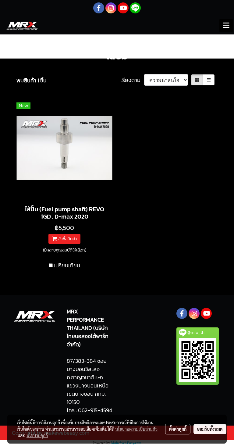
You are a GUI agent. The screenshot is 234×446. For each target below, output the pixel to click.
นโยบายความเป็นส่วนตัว (136, 429)
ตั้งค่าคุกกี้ (177, 429)
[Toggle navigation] (226, 25)
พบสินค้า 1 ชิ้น (31, 80)
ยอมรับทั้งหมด (210, 429)
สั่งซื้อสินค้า (67, 239)
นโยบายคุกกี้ (37, 435)
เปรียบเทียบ (67, 265)
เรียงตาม (132, 80)
